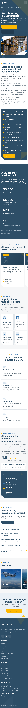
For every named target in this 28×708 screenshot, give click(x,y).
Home (2, 7)
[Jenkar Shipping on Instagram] (9, 636)
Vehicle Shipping (5, 673)
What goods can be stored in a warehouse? (10, 534)
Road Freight (4, 671)
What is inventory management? (10, 545)
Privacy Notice (5, 658)
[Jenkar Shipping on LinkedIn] (2, 636)
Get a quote (8, 156)
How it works (7, 32)
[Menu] (25, 2)
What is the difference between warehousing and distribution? (10, 540)
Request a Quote (8, 27)
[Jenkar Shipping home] (5, 2)
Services (7, 7)
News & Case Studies (7, 653)
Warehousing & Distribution (8, 678)
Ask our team (6, 522)
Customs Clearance (6, 676)
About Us (4, 646)
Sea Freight (4, 668)
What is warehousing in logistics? (11, 529)
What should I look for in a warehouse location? (12, 550)
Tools (2, 651)
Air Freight (4, 665)
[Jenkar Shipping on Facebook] (6, 636)
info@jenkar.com (5, 696)
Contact (3, 656)
